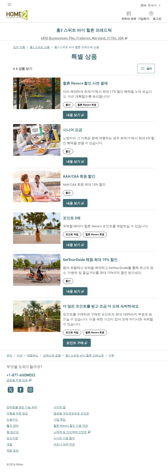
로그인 (157, 18)
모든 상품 (19, 47)
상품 (111, 355)
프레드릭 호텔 (52, 355)
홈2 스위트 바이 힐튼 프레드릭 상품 (76, 47)
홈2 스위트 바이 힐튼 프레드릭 (84, 355)
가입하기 (143, 18)
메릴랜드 (33, 355)
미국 (20, 355)
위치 (9, 355)
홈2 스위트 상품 (40, 47)
